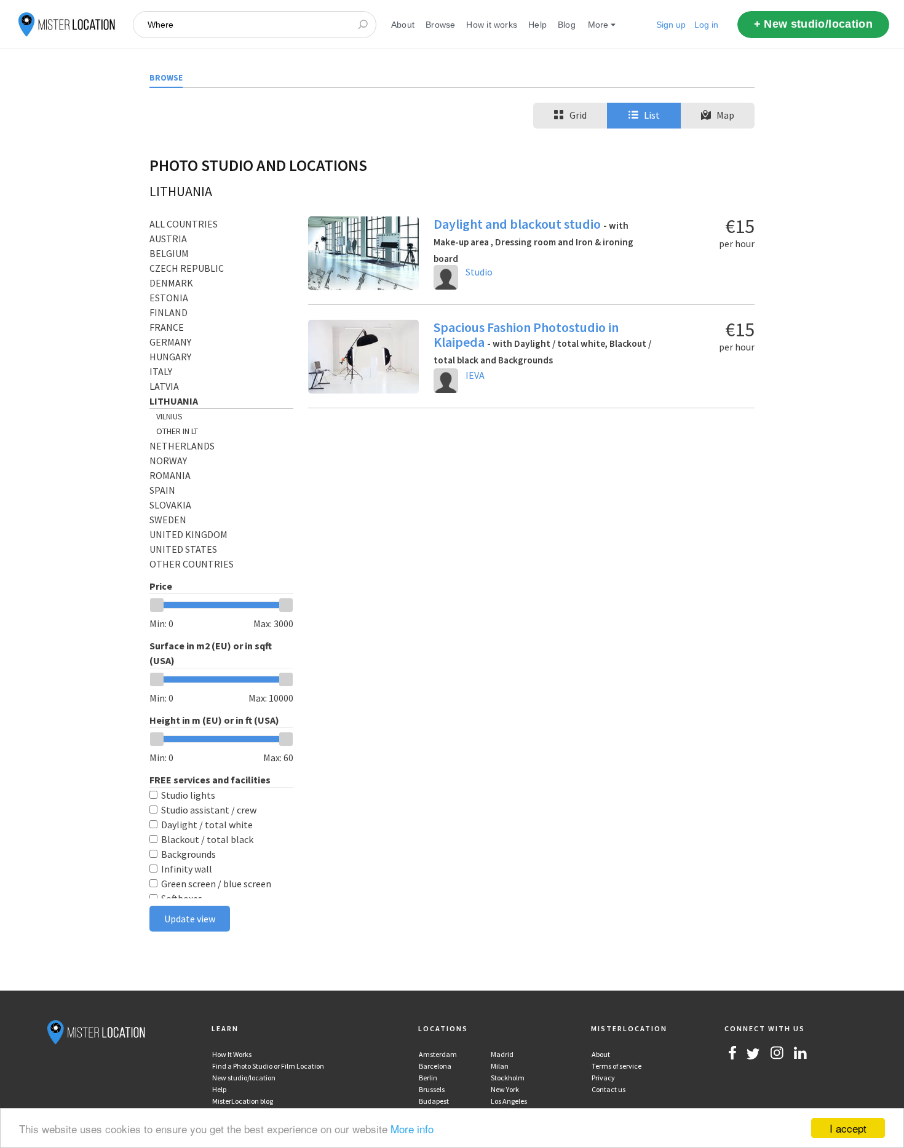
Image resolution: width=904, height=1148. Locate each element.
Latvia (164, 386)
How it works (491, 25)
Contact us (608, 1089)
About (402, 25)
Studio (479, 272)
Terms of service (616, 1066)
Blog (567, 25)
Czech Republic (186, 268)
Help (537, 25)
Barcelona (435, 1066)
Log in (706, 25)
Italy (160, 371)
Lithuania (173, 401)
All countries (183, 224)
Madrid (502, 1054)
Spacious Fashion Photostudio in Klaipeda (542, 342)
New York (505, 1089)
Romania (170, 475)
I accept (848, 1128)
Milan (500, 1066)
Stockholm (508, 1077)
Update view (189, 918)
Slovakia (170, 505)
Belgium (169, 253)
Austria (168, 238)
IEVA (475, 375)
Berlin (428, 1077)
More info (412, 1128)
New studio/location (244, 1077)
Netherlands (182, 446)
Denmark (171, 283)
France (166, 327)
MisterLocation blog (242, 1101)
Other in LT (177, 431)
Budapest (434, 1101)
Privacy (603, 1077)
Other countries (191, 564)
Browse (440, 25)
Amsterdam (438, 1054)
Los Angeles (509, 1101)
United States (183, 549)
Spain (162, 490)
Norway (168, 460)
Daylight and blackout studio (533, 239)
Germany (170, 342)
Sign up (671, 25)
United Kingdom (188, 534)
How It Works (232, 1054)
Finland (168, 312)
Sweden (167, 519)
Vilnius (169, 416)
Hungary (170, 356)
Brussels (432, 1089)
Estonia (168, 297)
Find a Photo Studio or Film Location (268, 1066)
